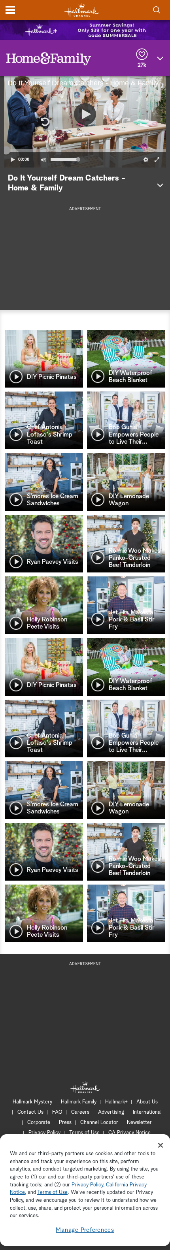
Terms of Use (84, 1132)
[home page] (82, 10)
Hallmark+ (116, 1102)
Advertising (111, 1112)
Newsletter (139, 1122)
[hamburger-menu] (10, 10)
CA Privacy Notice (129, 1132)
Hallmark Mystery (32, 1102)
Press (65, 1122)
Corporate (38, 1122)
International (147, 1112)
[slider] (85, 150)
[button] (44, 122)
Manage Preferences (85, 1230)
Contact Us (30, 1112)
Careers (80, 1112)
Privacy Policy (44, 1132)
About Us (147, 1102)
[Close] (160, 1145)
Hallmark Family (78, 1102)
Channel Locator (99, 1122)
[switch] (43, 159)
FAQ (57, 1112)
